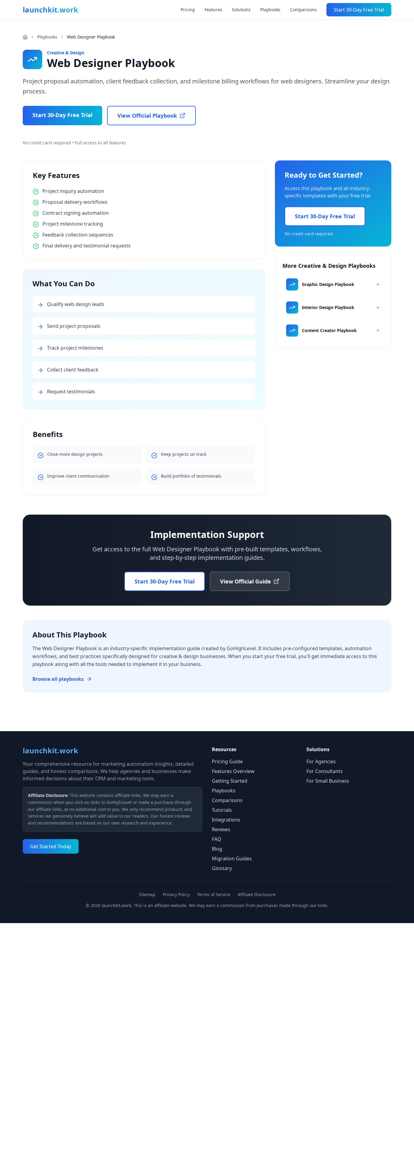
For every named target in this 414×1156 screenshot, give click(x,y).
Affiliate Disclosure (256, 894)
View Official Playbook (147, 115)
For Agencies (321, 761)
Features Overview (233, 771)
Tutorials (222, 810)
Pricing (188, 9)
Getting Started (229, 781)
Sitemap (147, 894)
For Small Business (327, 781)
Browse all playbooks (58, 679)
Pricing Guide (227, 761)
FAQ (216, 839)
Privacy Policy (176, 894)
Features (213, 9)
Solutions (241, 9)
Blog (217, 848)
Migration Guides (232, 858)
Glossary (222, 868)
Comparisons (303, 9)
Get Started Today (50, 846)
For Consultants (324, 771)
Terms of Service (213, 894)
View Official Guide (245, 581)
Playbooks (270, 9)
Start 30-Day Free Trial (359, 9)
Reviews (221, 829)
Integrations (226, 819)
